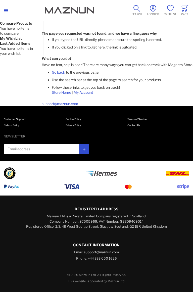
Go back (58, 72)
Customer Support (15, 119)
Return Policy (11, 125)
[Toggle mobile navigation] (6, 10)
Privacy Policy (73, 125)
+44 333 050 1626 (102, 258)
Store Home (61, 92)
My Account (83, 92)
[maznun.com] (69, 10)
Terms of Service (137, 119)
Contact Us (133, 125)
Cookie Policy (73, 119)
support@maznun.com (60, 104)
